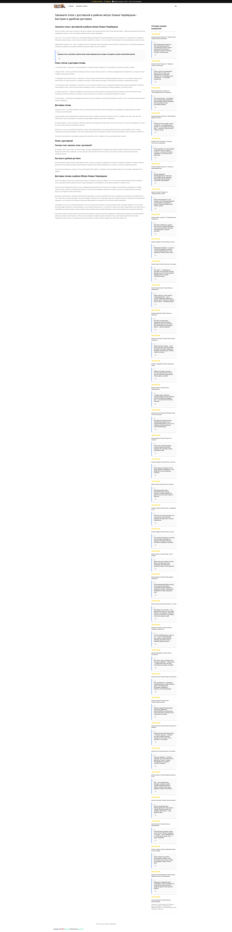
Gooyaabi (80, 929)
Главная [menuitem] (71, 6)
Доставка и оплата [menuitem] (81, 6)
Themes (67, 929)
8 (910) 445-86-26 (97, 1)
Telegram (108, 1)
